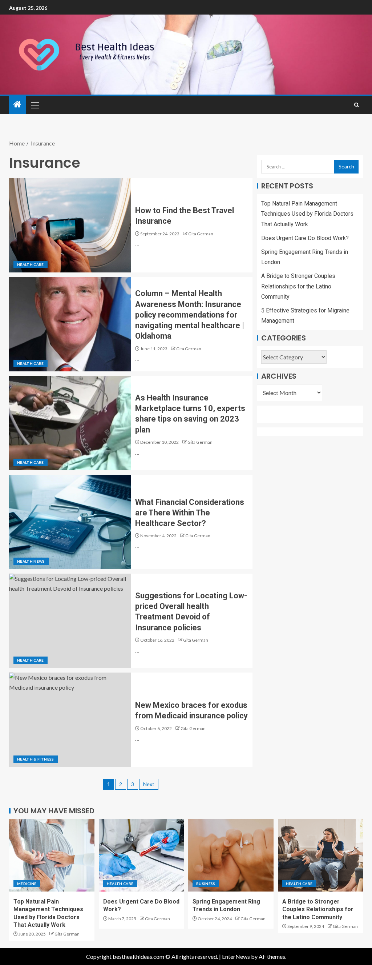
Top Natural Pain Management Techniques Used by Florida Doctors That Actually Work (307, 213)
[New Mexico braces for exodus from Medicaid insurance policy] (70, 720)
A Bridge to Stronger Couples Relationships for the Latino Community (298, 286)
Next (148, 784)
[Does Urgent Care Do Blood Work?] (141, 855)
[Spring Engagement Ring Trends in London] (231, 855)
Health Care (30, 264)
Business (205, 883)
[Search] (356, 105)
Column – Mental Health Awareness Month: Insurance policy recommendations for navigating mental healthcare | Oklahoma (189, 314)
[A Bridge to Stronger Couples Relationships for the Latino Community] (320, 855)
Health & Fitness (35, 759)
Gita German (200, 233)
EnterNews (236, 956)
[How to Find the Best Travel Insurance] (70, 225)
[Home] (17, 104)
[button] (34, 105)
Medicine (27, 883)
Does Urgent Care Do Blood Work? (305, 238)
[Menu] (34, 105)
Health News (31, 561)
